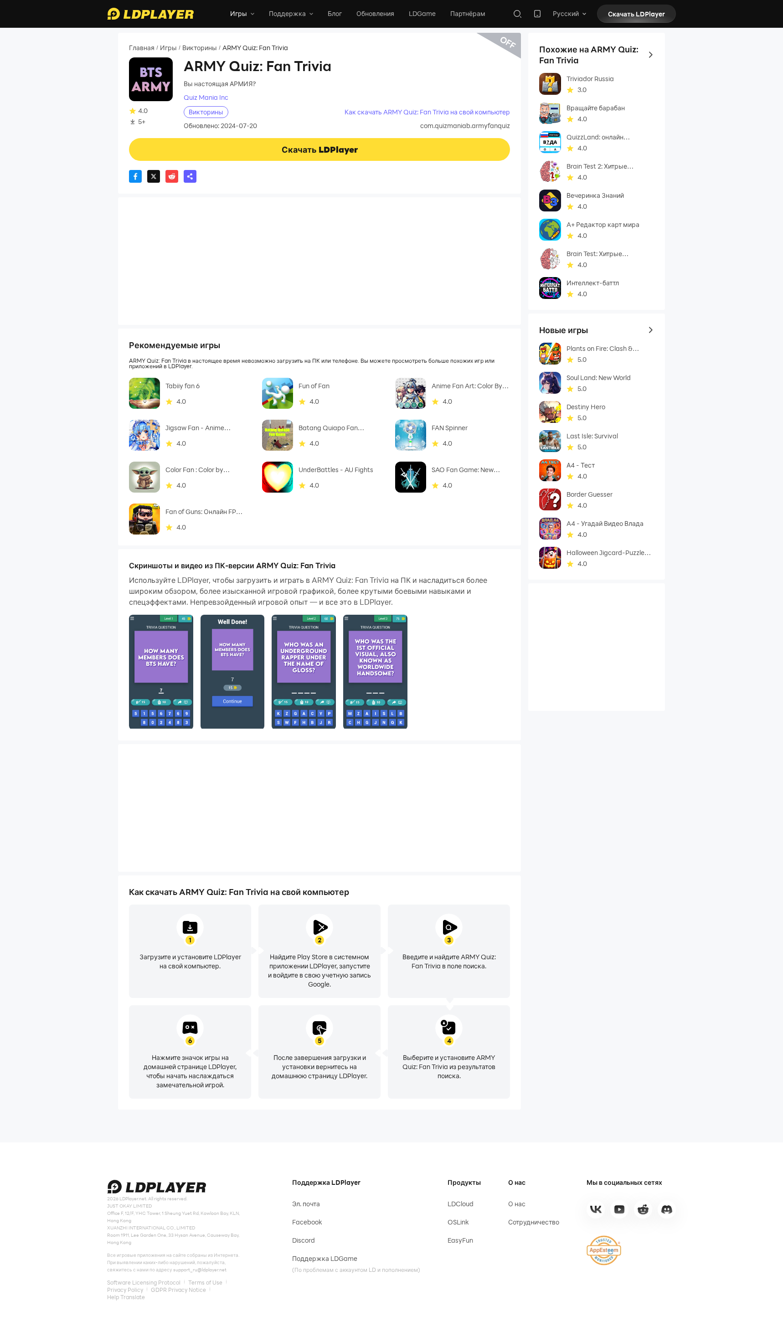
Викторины (199, 48)
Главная (142, 48)
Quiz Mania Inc (206, 97)
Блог (335, 13)
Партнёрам (467, 13)
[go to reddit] (643, 1209)
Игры (168, 48)
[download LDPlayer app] (537, 13)
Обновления (375, 13)
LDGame (422, 13)
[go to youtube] (619, 1209)
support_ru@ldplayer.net (200, 1269)
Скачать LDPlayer (636, 14)
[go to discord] (667, 1209)
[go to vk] (596, 1209)
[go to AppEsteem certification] (604, 1250)
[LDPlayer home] (150, 13)
